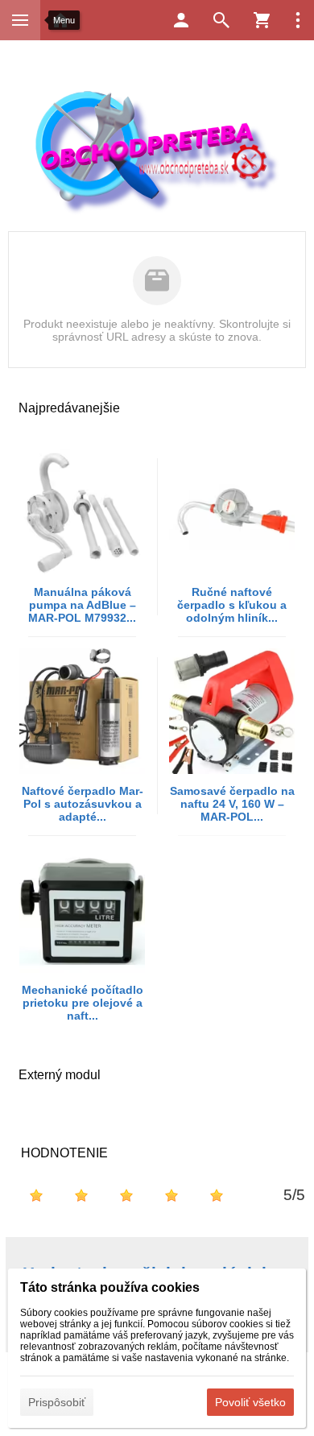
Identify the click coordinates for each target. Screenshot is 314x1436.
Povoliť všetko (250, 1402)
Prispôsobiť (56, 1402)
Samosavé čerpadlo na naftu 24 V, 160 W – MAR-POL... (232, 803)
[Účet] (181, 20)
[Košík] (262, 20)
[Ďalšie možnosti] (298, 20)
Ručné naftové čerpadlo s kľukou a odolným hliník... (232, 605)
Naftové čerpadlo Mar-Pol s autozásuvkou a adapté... (82, 803)
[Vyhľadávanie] (221, 20)
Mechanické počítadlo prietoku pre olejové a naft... (82, 1002)
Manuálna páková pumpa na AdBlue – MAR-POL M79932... (82, 605)
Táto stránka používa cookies (110, 1287)
